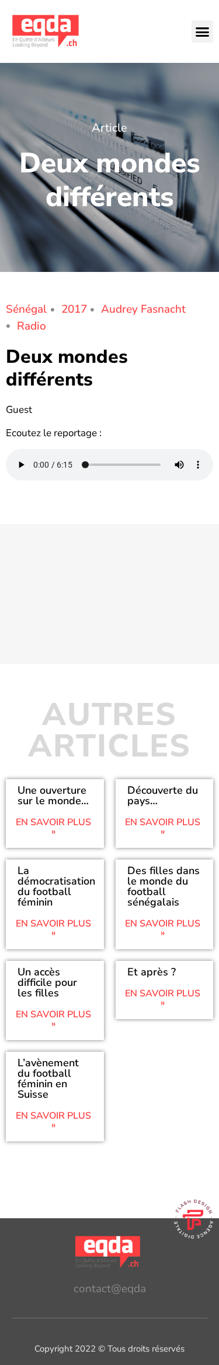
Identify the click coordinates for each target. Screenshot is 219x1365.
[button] (203, 31)
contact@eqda (110, 1288)
